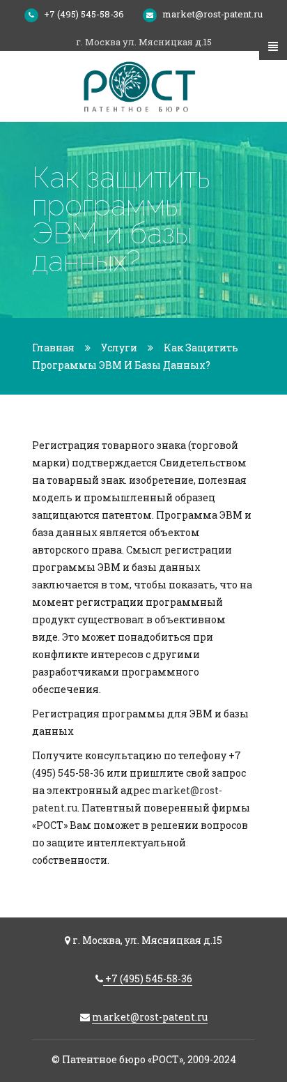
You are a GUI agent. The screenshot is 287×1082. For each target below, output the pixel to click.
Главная (53, 347)
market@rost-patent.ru (212, 14)
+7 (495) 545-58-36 (84, 14)
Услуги (119, 347)
